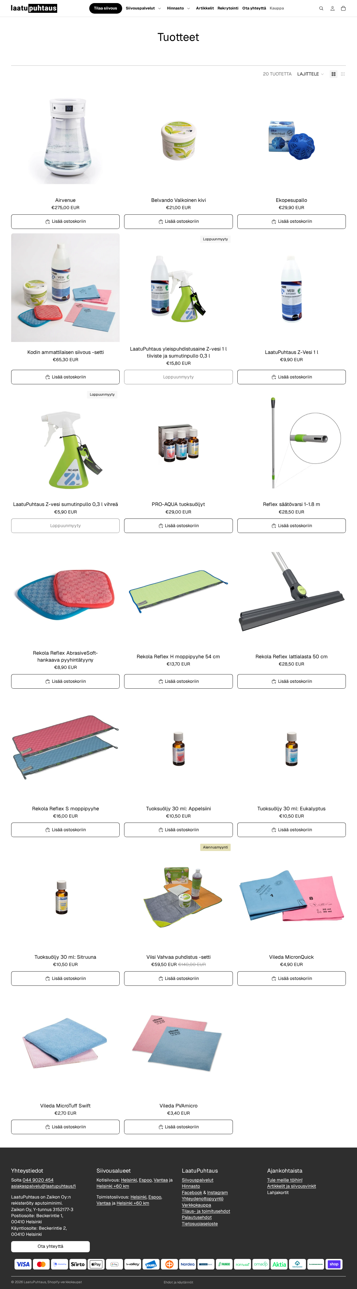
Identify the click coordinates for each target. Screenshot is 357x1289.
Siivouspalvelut (140, 8)
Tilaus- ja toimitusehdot (206, 1211)
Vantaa (161, 1180)
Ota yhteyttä (254, 8)
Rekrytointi (228, 8)
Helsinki (129, 1180)
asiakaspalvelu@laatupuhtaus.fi (43, 1186)
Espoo (145, 1180)
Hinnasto (175, 8)
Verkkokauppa (196, 1205)
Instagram (217, 1192)
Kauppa (277, 8)
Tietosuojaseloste (200, 1224)
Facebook (192, 1192)
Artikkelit (205, 8)
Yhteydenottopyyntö (202, 1199)
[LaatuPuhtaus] (34, 8)
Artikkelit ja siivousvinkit (291, 1186)
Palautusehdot (197, 1217)
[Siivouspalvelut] (159, 8)
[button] (310, 74)
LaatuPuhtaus (35, 1282)
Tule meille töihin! (284, 1180)
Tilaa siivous (105, 8)
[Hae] (321, 8)
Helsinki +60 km (113, 1186)
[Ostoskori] (343, 8)
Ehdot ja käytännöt (178, 1282)
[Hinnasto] (188, 8)
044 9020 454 (38, 1180)
